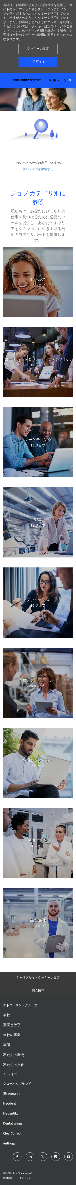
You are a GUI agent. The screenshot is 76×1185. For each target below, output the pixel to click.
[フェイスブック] (17, 1156)
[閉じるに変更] (6, 80)
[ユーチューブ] (68, 1156)
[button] (50, 80)
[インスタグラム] (55, 1156)
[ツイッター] (43, 1156)
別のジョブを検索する (38, 169)
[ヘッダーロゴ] (26, 80)
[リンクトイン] (30, 1156)
